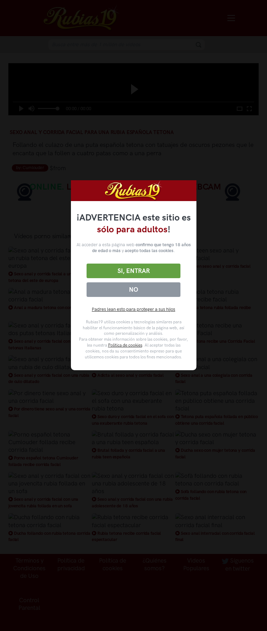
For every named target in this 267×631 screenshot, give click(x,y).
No (133, 289)
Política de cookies (125, 345)
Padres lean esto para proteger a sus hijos (133, 309)
